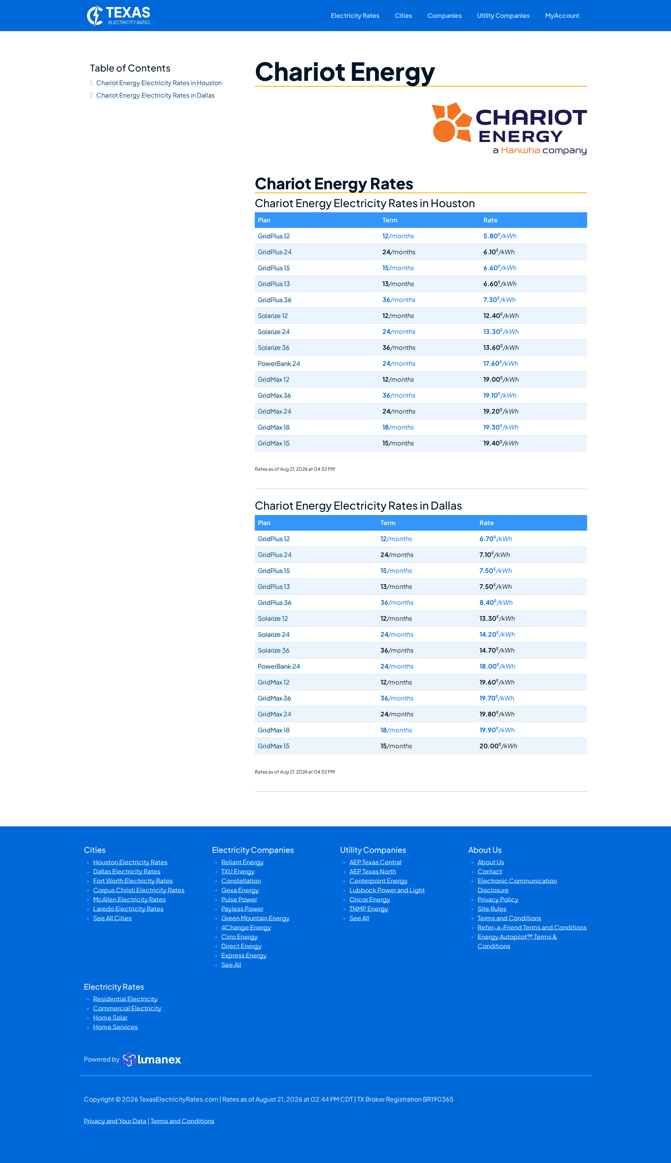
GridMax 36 (274, 395)
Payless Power (242, 909)
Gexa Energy (240, 890)
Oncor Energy (369, 899)
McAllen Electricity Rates (129, 899)
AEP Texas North (372, 871)
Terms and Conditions (509, 918)
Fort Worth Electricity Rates (133, 881)
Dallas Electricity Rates (126, 871)
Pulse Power (239, 899)
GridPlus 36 (275, 299)
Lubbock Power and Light (387, 890)
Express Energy (244, 955)
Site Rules (492, 909)
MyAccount (562, 15)
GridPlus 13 (274, 283)
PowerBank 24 (279, 363)
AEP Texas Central (375, 862)
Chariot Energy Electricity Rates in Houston (159, 83)
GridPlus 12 (274, 236)
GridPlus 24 (275, 252)
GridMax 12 (274, 379)
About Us (491, 862)
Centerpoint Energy (378, 881)
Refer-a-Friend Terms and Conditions (532, 927)
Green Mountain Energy (255, 918)
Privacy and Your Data (115, 1121)
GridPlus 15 (274, 268)
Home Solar (110, 1017)
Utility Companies (503, 15)
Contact (490, 871)
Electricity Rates (355, 15)
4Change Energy (246, 927)
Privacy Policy (498, 899)
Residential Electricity (125, 999)
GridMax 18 (274, 427)
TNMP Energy (368, 909)
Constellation (241, 881)
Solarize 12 (273, 315)
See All (231, 964)
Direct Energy (241, 946)
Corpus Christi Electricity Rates (138, 890)
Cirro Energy (239, 936)
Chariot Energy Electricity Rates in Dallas (155, 95)
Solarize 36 (274, 347)
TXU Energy (238, 871)
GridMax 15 (274, 443)
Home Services (115, 1027)
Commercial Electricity (127, 1008)
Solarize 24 (274, 331)
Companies (445, 15)
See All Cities (112, 918)
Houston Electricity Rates (130, 862)
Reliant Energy (242, 862)
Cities (403, 15)
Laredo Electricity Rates (128, 909)
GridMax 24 (274, 411)
